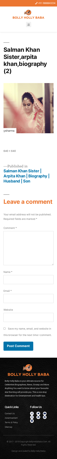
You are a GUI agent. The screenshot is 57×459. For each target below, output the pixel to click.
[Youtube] (45, 413)
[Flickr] (32, 421)
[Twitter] (38, 413)
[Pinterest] (45, 417)
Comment (10, 228)
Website (8, 309)
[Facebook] (32, 413)
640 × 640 (9, 150)
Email (7, 290)
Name (7, 271)
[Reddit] (38, 417)
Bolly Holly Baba (38, 451)
